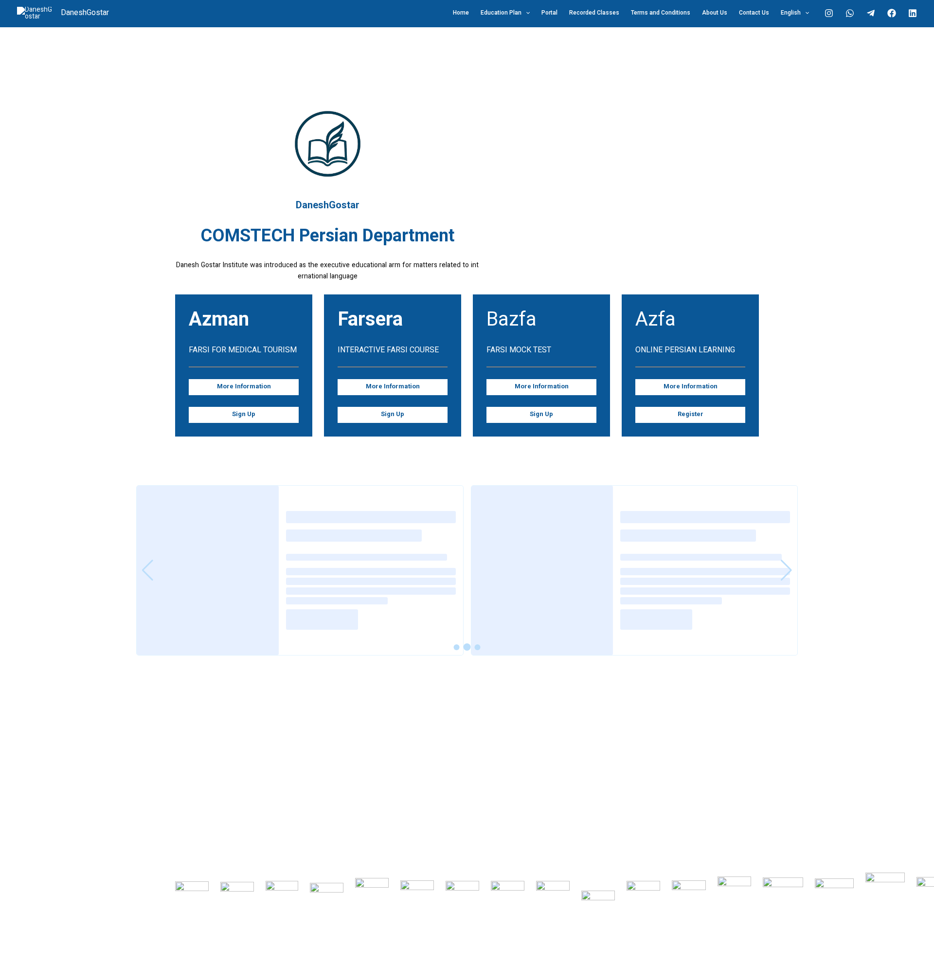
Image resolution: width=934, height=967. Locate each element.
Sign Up (243, 415)
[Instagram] (829, 13)
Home (461, 13)
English (791, 13)
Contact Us (754, 13)
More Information (244, 387)
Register (690, 415)
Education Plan (501, 13)
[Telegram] (870, 13)
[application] (525, 13)
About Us (714, 13)
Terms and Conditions (660, 13)
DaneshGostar (85, 13)
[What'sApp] (849, 13)
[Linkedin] (912, 13)
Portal (549, 13)
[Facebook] (891, 13)
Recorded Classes (594, 13)
